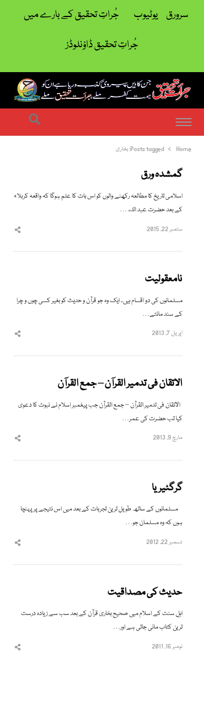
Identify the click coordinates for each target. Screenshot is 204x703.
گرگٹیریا (167, 488)
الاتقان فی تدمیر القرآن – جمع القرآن (120, 383)
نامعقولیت (163, 279)
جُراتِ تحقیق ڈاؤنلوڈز (102, 45)
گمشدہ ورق (161, 175)
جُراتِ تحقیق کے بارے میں (71, 15)
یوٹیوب (146, 15)
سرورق (177, 15)
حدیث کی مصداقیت (145, 592)
